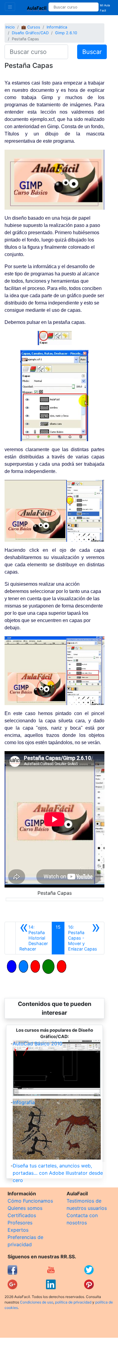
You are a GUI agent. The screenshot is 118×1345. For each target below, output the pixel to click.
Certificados (22, 1215)
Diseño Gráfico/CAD (30, 33)
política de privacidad (73, 1302)
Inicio (10, 27)
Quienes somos (25, 1208)
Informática (57, 27)
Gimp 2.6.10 (66, 33)
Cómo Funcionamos (30, 1201)
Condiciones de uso (36, 1302)
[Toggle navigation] (10, 6)
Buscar (92, 51)
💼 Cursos (30, 27)
